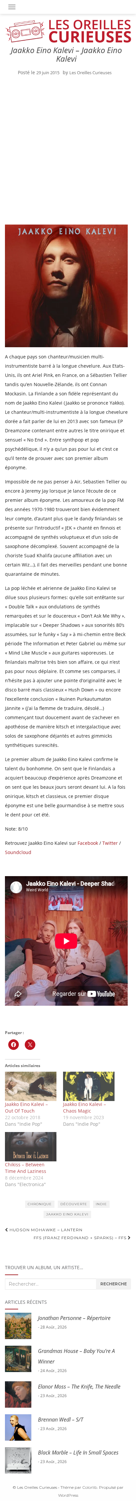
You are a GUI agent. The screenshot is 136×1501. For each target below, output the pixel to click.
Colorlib (89, 1487)
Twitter (110, 843)
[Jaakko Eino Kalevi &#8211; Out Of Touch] (30, 1086)
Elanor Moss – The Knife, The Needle (79, 1386)
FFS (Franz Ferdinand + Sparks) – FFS (81, 1237)
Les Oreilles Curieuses (90, 73)
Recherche (113, 1283)
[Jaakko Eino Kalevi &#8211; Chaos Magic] (89, 1086)
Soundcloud (18, 852)
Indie (101, 1204)
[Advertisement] (68, 152)
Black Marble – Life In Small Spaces (78, 1452)
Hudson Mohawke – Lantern (45, 1229)
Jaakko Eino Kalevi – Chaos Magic (84, 1107)
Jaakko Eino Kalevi (67, 1214)
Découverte (73, 1204)
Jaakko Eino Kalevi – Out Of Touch (26, 1107)
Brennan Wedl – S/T (60, 1419)
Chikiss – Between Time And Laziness (25, 1167)
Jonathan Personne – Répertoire (74, 1318)
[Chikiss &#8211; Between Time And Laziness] (30, 1146)
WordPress (68, 1495)
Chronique (40, 1204)
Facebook (88, 843)
